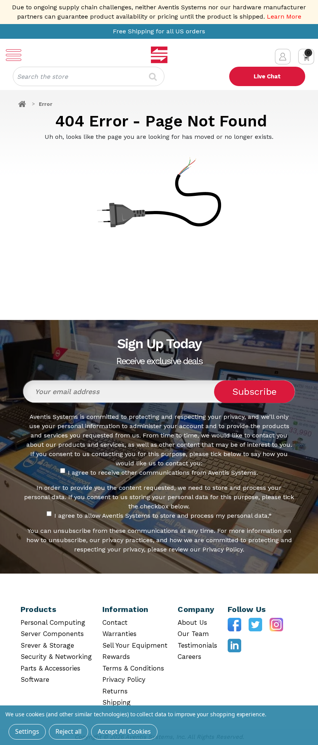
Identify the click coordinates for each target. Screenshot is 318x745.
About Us (192, 622)
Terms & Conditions (133, 668)
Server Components (52, 634)
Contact (115, 622)
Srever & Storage (47, 645)
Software (35, 679)
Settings (27, 731)
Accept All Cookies (124, 731)
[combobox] (88, 76)
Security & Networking (56, 656)
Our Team (193, 634)
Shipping (116, 702)
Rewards (116, 656)
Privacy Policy (123, 679)
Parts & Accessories (50, 668)
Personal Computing (53, 622)
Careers (189, 656)
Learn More (284, 16)
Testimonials (197, 645)
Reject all (68, 731)
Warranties (119, 634)
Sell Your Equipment (135, 645)
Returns (115, 691)
